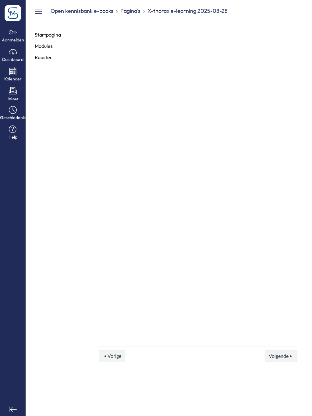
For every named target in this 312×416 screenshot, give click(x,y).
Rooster (43, 57)
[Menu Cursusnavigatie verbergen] (38, 11)
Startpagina (48, 35)
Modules (44, 46)
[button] (13, 113)
